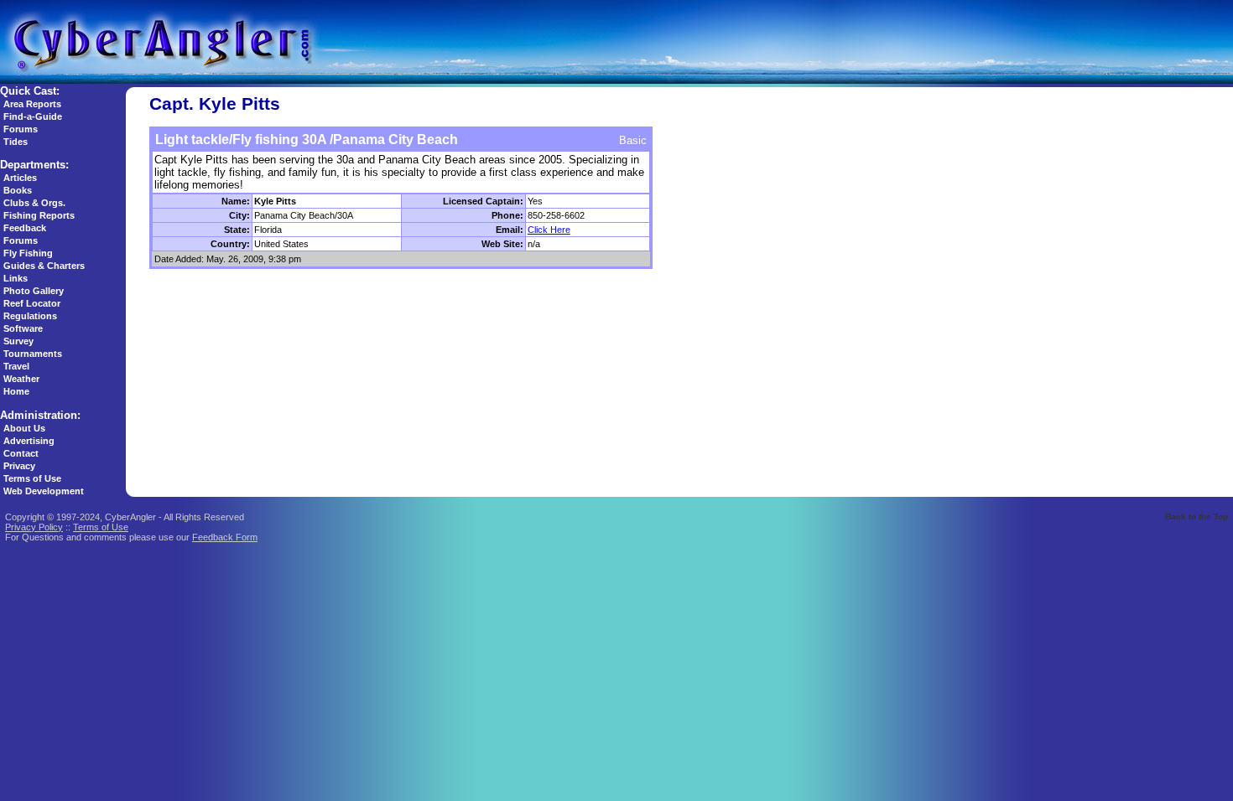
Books (17, 190)
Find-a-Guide (32, 116)
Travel (16, 366)
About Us (24, 428)
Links (15, 278)
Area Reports (32, 104)
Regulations (30, 316)
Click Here (549, 230)
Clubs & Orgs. (34, 203)
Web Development (43, 491)
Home (16, 391)
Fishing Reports (39, 215)
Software (23, 328)
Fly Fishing (28, 253)
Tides (15, 142)
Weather (21, 379)
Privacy (19, 466)
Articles (20, 178)
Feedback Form (225, 537)
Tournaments (32, 354)
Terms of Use (32, 478)
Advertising (29, 441)
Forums (20, 129)
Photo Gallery (33, 291)
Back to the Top (1196, 516)
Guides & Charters (44, 266)
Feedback (24, 228)
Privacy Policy (34, 527)
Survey (18, 341)
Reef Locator (31, 303)
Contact (21, 453)
